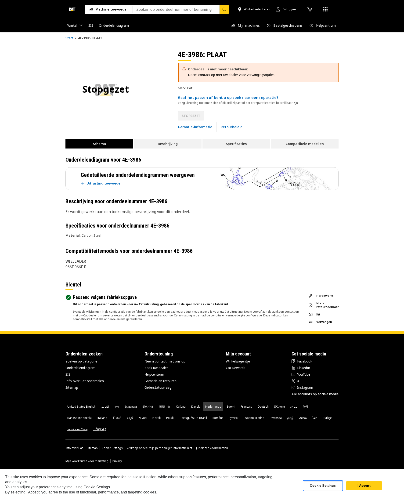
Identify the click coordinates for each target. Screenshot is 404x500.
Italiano (102, 418)
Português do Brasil (193, 418)
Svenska (276, 418)
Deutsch (263, 407)
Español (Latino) (254, 418)
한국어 (142, 418)
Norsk (156, 418)
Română (218, 418)
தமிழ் (290, 418)
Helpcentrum (154, 374)
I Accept (364, 486)
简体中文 (148, 407)
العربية (105, 407)
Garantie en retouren (160, 381)
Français (246, 407)
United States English (81, 407)
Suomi (231, 407)
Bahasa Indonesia (79, 418)
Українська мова (77, 429)
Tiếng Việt (99, 429)
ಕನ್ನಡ (130, 418)
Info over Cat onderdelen (84, 381)
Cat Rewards (235, 368)
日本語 (117, 418)
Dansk (195, 407)
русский (233, 418)
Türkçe (327, 418)
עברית (293, 407)
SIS (67, 374)
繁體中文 (164, 407)
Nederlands (213, 407)
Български (131, 407)
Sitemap (71, 387)
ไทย (314, 418)
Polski (170, 418)
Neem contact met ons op (164, 361)
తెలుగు (303, 418)
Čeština (181, 407)
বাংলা (117, 407)
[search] (224, 9)
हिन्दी (305, 407)
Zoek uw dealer (156, 368)
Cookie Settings (112, 448)
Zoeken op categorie (81, 361)
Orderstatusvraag (157, 387)
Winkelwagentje (238, 361)
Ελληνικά (279, 407)
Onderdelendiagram (80, 368)
